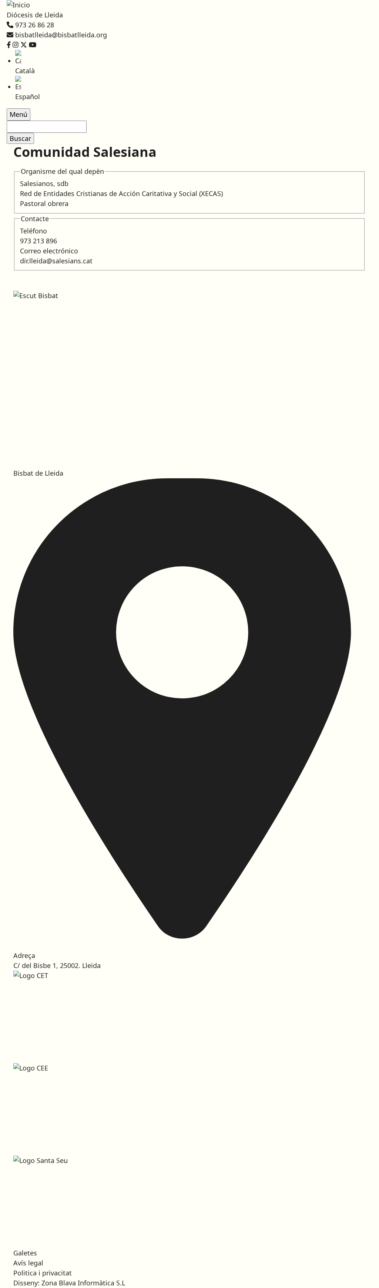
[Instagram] (16, 44)
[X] (23, 44)
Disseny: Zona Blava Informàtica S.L (69, 1282)
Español (27, 96)
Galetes (25, 1252)
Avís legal (28, 1262)
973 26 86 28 (34, 24)
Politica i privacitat (42, 1272)
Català (25, 70)
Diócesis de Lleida (35, 14)
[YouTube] (32, 44)
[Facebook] (9, 44)
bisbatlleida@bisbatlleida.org (61, 34)
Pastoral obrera (44, 203)
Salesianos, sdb (44, 183)
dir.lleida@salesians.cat (56, 260)
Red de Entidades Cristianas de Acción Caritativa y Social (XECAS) (121, 193)
